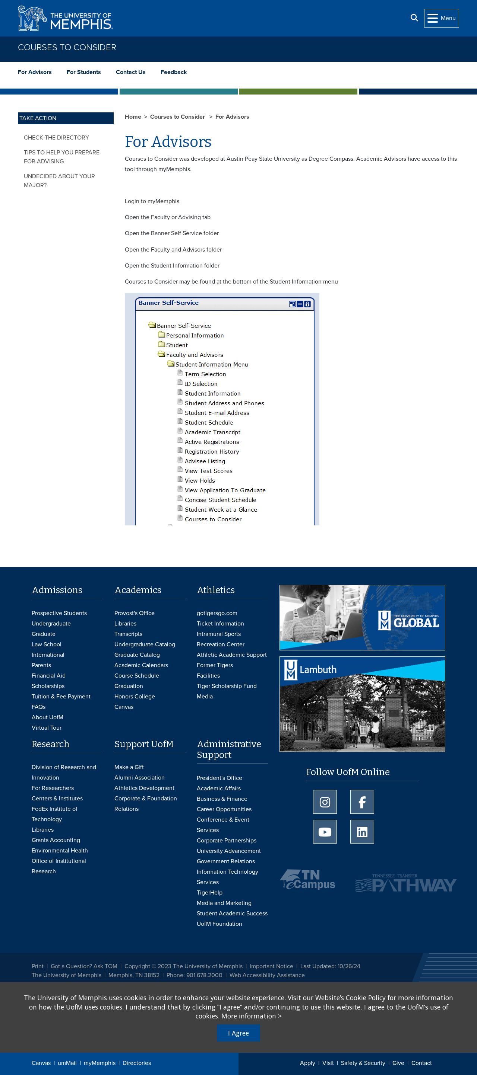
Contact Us (131, 72)
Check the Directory (56, 137)
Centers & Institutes (57, 798)
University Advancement (229, 851)
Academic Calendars (141, 665)
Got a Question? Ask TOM (84, 966)
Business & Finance (222, 799)
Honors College (134, 696)
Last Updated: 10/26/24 (330, 966)
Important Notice (271, 966)
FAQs (38, 707)
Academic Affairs (219, 788)
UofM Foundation (219, 924)
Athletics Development (144, 788)
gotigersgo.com (217, 613)
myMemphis (100, 1063)
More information (248, 1015)
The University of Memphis (66, 975)
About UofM (47, 717)
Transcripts (128, 634)
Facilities (208, 675)
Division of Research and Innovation (64, 772)
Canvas (41, 1063)
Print (38, 966)
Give (398, 1063)
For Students (84, 72)
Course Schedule (136, 675)
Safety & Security (363, 1063)
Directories (137, 1063)
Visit (328, 1063)
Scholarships (48, 686)
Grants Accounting (56, 840)
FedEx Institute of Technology (55, 814)
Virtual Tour (46, 728)
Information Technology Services (227, 877)
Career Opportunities (224, 809)
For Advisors (35, 72)
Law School (46, 644)
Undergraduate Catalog (144, 644)
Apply (307, 1063)
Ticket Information (220, 623)
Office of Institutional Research (59, 866)
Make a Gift (129, 767)
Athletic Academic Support (232, 655)
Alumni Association (139, 777)
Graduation (128, 686)
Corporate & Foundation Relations (145, 804)
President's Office (219, 778)
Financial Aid (49, 675)
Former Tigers (215, 665)
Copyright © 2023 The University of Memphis (183, 966)
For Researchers (53, 788)
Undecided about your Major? (59, 181)
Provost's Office (134, 613)
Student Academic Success (232, 913)
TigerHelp (209, 892)
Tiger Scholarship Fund (227, 686)
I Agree (238, 1032)
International (48, 655)
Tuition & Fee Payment (61, 696)
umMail (67, 1063)
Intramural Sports (219, 634)
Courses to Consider (67, 47)
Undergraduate (51, 623)
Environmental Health (60, 850)
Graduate (44, 634)
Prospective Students (59, 613)
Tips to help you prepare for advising (61, 157)
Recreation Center (220, 644)
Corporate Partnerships (226, 840)
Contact (421, 1063)
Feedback (174, 72)
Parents (41, 665)
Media (205, 696)
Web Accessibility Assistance (267, 975)
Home (133, 117)
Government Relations (226, 861)
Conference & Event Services (223, 825)
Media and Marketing (224, 903)
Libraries (125, 623)
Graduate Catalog (137, 655)
